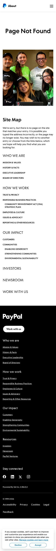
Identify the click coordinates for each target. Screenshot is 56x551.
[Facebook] (4, 476)
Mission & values (12, 162)
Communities (10, 244)
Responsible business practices (19, 200)
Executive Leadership (13, 357)
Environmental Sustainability (16, 430)
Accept (38, 545)
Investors (12, 268)
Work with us (13, 329)
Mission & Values (10, 347)
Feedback (8, 512)
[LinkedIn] (12, 476)
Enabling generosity (16, 249)
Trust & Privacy (10, 378)
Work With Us (15, 292)
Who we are (14, 156)
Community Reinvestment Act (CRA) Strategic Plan (24, 205)
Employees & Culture (12, 389)
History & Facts (10, 352)
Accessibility (9, 504)
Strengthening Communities (16, 425)
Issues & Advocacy (11, 394)
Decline (18, 545)
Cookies (35, 504)
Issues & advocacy (13, 217)
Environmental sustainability (21, 258)
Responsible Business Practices (17, 383)
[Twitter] (20, 476)
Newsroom (13, 280)
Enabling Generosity (12, 420)
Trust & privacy (11, 195)
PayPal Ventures (10, 456)
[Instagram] (28, 476)
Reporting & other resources (18, 222)
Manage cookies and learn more (33, 540)
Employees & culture (13, 212)
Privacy (24, 504)
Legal (46, 504)
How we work (16, 188)
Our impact (13, 232)
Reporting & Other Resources (17, 399)
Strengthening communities (20, 254)
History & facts (11, 167)
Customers (8, 239)
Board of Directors (13, 178)
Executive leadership (14, 173)
